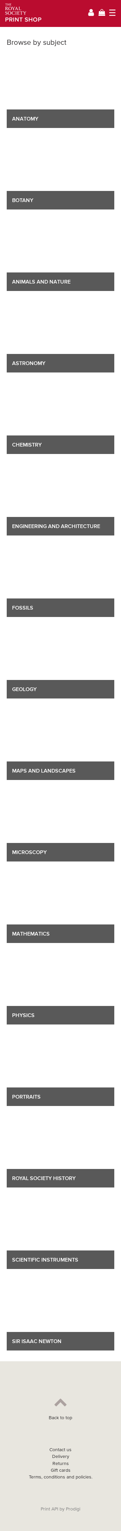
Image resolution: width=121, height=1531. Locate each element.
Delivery (60, 1456)
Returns (60, 1463)
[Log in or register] (91, 13)
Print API (49, 1508)
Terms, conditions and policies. (60, 1476)
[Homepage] (21, 13)
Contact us (60, 1449)
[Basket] (101, 13)
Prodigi (73, 1508)
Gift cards (61, 1470)
